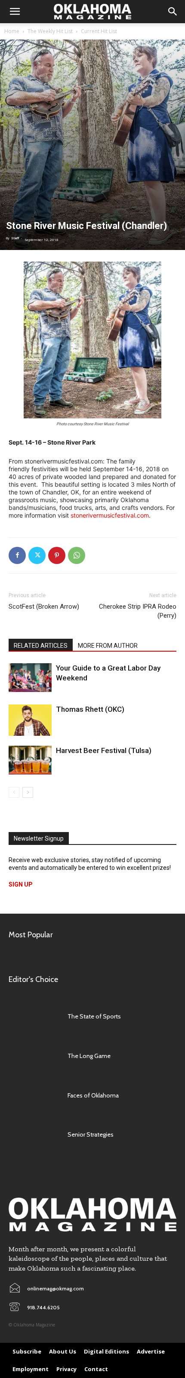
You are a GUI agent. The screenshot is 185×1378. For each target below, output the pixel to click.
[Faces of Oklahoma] (34, 1095)
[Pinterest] (56, 555)
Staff (15, 238)
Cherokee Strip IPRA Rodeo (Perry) (137, 611)
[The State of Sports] (34, 1016)
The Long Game (89, 1056)
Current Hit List (99, 31)
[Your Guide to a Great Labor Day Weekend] (30, 677)
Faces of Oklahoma (93, 1095)
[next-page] (27, 792)
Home (11, 31)
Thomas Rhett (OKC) (90, 709)
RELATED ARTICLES (41, 645)
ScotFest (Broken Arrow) (44, 606)
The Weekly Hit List (50, 31)
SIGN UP (21, 884)
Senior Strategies (91, 1134)
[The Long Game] (34, 1055)
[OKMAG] (92, 1215)
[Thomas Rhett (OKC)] (30, 720)
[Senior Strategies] (34, 1134)
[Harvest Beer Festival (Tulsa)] (30, 760)
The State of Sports (94, 1016)
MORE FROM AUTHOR (108, 645)
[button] (14, 11)
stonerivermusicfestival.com (110, 515)
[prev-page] (14, 792)
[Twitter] (37, 555)
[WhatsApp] (76, 555)
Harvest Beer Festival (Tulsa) (103, 750)
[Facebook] (17, 555)
